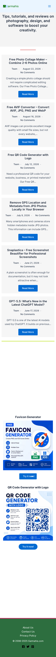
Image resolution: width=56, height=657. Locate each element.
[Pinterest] (32, 646)
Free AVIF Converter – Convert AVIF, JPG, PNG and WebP (28, 108)
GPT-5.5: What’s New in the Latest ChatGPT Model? (28, 302)
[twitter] (28, 646)
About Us (28, 627)
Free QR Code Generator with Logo (28, 156)
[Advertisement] (28, 378)
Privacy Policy (28, 635)
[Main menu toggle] (49, 6)
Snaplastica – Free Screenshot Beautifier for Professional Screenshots (28, 253)
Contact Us (28, 631)
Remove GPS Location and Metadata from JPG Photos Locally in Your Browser (28, 206)
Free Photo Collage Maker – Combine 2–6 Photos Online (28, 61)
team (14, 68)
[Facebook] (23, 646)
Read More (28, 94)
